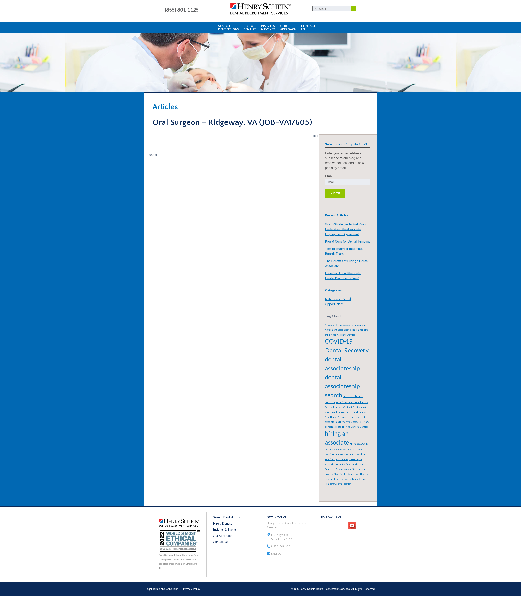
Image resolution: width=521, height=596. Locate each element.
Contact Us (220, 541)
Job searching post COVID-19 (342, 449)
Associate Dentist (334, 325)
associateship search (348, 329)
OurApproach (288, 27)
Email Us (276, 553)
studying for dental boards (338, 478)
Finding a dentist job (346, 412)
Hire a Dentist (222, 523)
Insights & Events (225, 529)
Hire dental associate (350, 421)
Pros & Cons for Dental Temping (347, 241)
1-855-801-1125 (280, 546)
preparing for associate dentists (351, 464)
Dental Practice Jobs (357, 402)
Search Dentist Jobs (226, 517)
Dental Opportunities (336, 402)
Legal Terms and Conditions (162, 589)
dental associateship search (342, 385)
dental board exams (353, 396)
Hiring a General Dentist (355, 426)
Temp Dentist (359, 478)
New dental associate (354, 454)
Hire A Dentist (249, 27)
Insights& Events (268, 27)
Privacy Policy (191, 589)
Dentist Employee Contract (338, 407)
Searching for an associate (338, 469)
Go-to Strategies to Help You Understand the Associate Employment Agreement (345, 229)
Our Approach (222, 535)
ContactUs (308, 27)
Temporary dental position (338, 483)
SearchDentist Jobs (228, 27)
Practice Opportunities (336, 459)
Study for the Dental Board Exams (351, 474)
